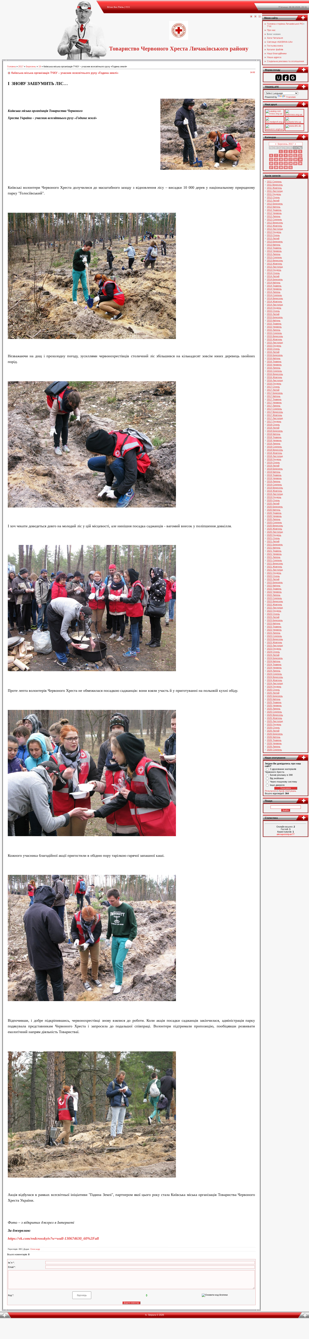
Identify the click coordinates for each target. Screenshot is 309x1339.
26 (300, 163)
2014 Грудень (274, 308)
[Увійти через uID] (278, 77)
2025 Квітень (273, 699)
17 (290, 159)
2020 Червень (274, 516)
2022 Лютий (273, 579)
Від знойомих (277, 778)
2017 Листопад (275, 418)
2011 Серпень (274, 181)
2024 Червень (274, 667)
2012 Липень (273, 216)
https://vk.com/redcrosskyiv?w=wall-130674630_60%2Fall (53, 1238)
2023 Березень (275, 620)
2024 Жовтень (274, 680)
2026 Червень (274, 743)
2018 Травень (274, 437)
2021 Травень (274, 551)
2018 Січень (273, 424)
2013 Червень (274, 251)
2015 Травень (274, 323)
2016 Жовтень (274, 377)
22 (281, 163)
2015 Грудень (274, 345)
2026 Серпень (274, 749)
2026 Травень (274, 740)
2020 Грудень (274, 535)
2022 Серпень (274, 598)
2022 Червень (274, 592)
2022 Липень (273, 595)
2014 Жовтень (274, 301)
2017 (20, 66)
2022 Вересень (275, 601)
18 (295, 159)
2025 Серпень (274, 712)
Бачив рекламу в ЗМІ (281, 775)
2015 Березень (275, 317)
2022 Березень (275, 582)
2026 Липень (273, 746)
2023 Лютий (273, 617)
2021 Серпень (274, 560)
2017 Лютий (273, 390)
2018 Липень (273, 443)
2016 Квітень (273, 358)
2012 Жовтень (274, 225)
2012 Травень (274, 210)
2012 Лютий (273, 200)
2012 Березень (275, 203)
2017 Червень (274, 402)
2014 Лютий (273, 276)
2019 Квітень (273, 472)
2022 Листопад (275, 607)
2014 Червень (274, 289)
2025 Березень (275, 696)
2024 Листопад (275, 683)
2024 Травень (274, 664)
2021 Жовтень (274, 566)
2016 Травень (274, 361)
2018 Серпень (274, 446)
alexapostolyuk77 (285, 834)
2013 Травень (274, 248)
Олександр (35, 1249)
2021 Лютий (273, 541)
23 (285, 163)
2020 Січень (273, 500)
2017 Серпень (274, 409)
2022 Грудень (274, 611)
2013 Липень (273, 254)
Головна (11, 66)
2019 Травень (274, 475)
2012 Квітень (273, 207)
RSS (127, 7)
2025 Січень (273, 689)
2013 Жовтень (274, 263)
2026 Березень (275, 734)
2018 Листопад (275, 456)
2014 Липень (273, 292)
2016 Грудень (274, 383)
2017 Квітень (273, 396)
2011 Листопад (275, 191)
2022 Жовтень (274, 604)
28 (276, 167)
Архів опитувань (287, 791)
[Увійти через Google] (293, 77)
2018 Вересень (275, 450)
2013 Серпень (274, 257)
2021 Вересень (275, 563)
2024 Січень (273, 652)
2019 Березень (275, 469)
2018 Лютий (273, 427)
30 (285, 167)
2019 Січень (273, 462)
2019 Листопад (275, 494)
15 (281, 159)
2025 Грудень (274, 724)
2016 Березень (275, 355)
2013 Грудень (274, 270)
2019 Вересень (275, 487)
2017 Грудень (274, 421)
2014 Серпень (274, 295)
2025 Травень (274, 702)
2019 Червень (274, 478)
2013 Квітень (273, 244)
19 (39, 66)
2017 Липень (273, 405)
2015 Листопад (275, 342)
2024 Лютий (273, 655)
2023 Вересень (275, 639)
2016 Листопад (275, 380)
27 (271, 167)
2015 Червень (274, 326)
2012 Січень (273, 197)
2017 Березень (275, 393)
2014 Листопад (275, 304)
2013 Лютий (273, 238)
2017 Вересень (275, 412)
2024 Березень (275, 658)
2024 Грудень (274, 686)
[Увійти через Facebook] (286, 77)
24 (290, 163)
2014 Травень (274, 285)
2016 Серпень (274, 371)
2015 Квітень (273, 320)
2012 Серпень (274, 219)
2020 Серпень (274, 522)
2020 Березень (275, 506)
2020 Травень (274, 513)
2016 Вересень (275, 374)
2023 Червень (274, 629)
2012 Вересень (275, 222)
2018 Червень (274, 440)
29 (281, 167)
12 (300, 155)
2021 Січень (273, 538)
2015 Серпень (274, 333)
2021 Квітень (273, 547)
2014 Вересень (275, 298)
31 (290, 167)
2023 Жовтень (274, 642)
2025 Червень (274, 705)
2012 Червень (274, 213)
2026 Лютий (273, 730)
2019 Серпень (274, 484)
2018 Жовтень (274, 453)
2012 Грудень (274, 232)
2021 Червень (274, 554)
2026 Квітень (273, 737)
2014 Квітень (273, 282)
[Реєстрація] (255, 16)
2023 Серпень (274, 636)
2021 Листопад (275, 570)
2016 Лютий (273, 352)
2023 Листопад (275, 645)
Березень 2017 (285, 144)
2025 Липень (273, 708)
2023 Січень (273, 614)
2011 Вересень (275, 184)
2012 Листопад (275, 229)
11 (295, 155)
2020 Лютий (273, 503)
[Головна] (251, 16)
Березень (31, 66)
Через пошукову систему (283, 781)
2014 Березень (275, 279)
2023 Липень (273, 633)
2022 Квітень (273, 585)
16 (285, 159)
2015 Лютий (273, 314)
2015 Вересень (275, 336)
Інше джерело (277, 785)
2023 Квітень (273, 623)
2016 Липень (273, 368)
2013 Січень (273, 235)
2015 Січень (273, 311)
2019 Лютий (273, 465)
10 (290, 155)
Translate (291, 97)
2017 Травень (274, 399)
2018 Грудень (274, 459)
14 (276, 159)
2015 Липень (273, 330)
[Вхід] (260, 16)
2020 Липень (273, 519)
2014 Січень (273, 273)
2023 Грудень (274, 648)
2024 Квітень (273, 661)
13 (271, 159)
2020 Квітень (273, 510)
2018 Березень (275, 431)
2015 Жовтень (274, 339)
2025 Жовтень (274, 718)
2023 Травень (274, 626)
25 (295, 163)
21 (276, 163)
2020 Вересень (275, 525)
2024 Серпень (274, 674)
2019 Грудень (274, 497)
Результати (271, 791)
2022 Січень (273, 576)
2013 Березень (275, 241)
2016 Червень (274, 364)
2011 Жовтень (274, 188)
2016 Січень (273, 349)
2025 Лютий (273, 693)
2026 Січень (273, 727)
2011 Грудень (274, 194)
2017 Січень (273, 386)
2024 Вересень (275, 677)
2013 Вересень (275, 260)
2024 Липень (273, 671)
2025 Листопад (275, 721)
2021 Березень (275, 544)
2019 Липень (273, 481)
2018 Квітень (273, 434)
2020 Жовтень (274, 528)
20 (271, 163)
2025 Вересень (275, 715)
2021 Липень (273, 557)
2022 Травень (274, 588)
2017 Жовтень (274, 415)
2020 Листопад (275, 532)
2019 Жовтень (274, 491)
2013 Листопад (275, 267)
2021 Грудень (274, 573)
